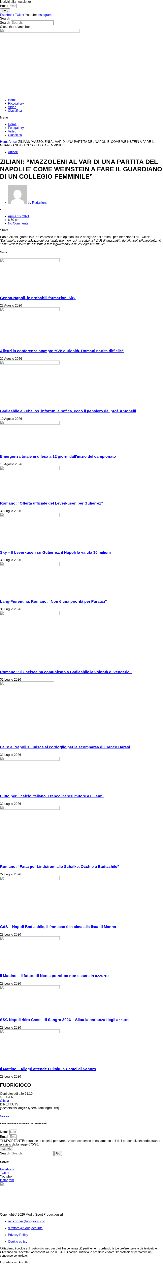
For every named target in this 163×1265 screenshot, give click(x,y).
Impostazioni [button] (8, 1262)
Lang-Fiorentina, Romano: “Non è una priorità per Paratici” (53, 601)
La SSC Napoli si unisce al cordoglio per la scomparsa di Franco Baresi (65, 747)
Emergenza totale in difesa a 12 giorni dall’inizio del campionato (58, 456)
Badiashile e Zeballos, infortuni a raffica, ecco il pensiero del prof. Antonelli (68, 411)
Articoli (13, 141)
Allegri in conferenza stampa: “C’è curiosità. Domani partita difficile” (62, 351)
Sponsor (4, 1116)
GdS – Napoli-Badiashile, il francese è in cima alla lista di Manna (58, 927)
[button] (81, 18)
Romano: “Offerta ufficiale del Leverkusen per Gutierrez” (51, 503)
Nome (4, 1132)
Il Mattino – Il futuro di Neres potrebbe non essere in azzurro (54, 976)
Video (12, 107)
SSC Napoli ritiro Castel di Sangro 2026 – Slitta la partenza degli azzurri (64, 1020)
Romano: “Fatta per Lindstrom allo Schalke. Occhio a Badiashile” (59, 866)
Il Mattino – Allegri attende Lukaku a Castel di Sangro (48, 1069)
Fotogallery (16, 103)
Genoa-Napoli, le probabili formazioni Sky (38, 298)
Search (5, 22)
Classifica (15, 110)
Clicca (4, 1100)
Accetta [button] (23, 1262)
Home (12, 100)
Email (4, 6)
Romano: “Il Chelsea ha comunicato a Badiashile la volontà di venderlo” (66, 672)
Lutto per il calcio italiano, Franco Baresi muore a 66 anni (52, 796)
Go (58, 1153)
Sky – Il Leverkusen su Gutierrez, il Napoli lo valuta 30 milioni (55, 552)
